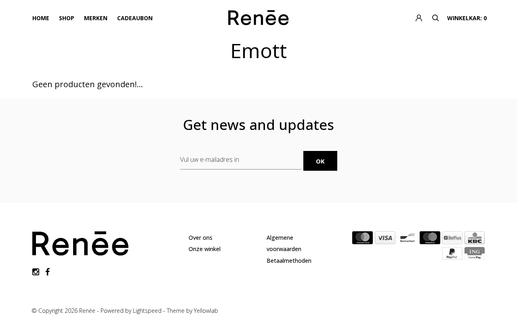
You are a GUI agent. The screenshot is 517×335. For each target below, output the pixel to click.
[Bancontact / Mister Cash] (407, 239)
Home (40, 18)
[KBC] (474, 239)
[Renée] (258, 19)
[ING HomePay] (474, 255)
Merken (95, 18)
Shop (66, 18)
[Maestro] (430, 239)
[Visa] (385, 239)
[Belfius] (452, 239)
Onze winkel (205, 249)
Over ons (200, 237)
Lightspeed (147, 310)
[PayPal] (452, 255)
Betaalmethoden (289, 260)
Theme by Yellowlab (192, 310)
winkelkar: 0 (467, 18)
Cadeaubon (135, 18)
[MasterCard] (362, 239)
